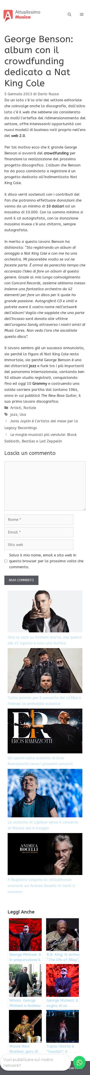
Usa (23, 414)
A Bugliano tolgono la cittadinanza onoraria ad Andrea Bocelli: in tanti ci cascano (41, 885)
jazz (13, 414)
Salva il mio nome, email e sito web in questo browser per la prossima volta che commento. (46, 561)
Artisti (15, 407)
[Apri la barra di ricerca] (69, 14)
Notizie (29, 407)
